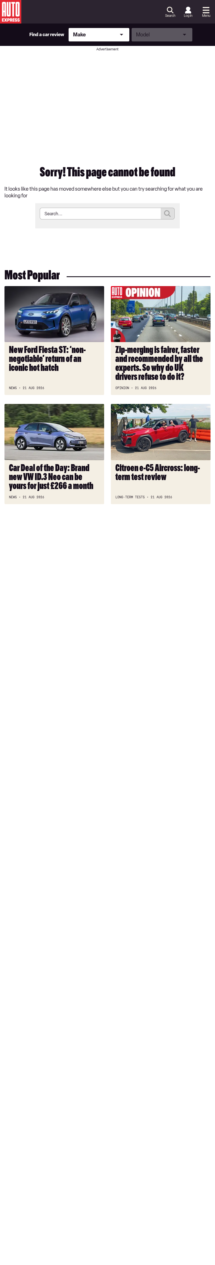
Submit (168, 213)
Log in (188, 16)
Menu (206, 16)
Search (170, 16)
